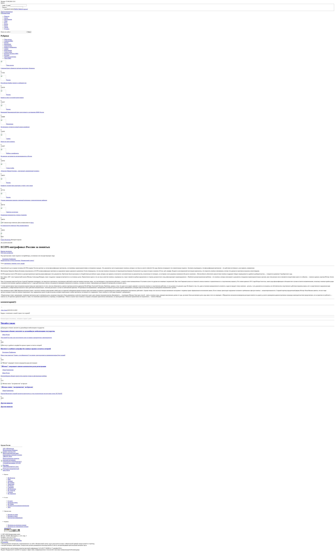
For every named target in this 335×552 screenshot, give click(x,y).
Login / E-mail (6, 5)
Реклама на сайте (13, 514)
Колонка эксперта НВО (11, 53)
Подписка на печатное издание (17, 525)
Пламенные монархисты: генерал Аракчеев (14, 215)
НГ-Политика (12, 489)
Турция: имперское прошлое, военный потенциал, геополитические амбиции (24, 200)
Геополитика (8, 45)
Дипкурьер (11, 484)
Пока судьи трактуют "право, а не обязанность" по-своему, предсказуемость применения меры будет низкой (33, 355)
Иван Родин (6, 334)
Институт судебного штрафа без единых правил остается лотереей (26, 349)
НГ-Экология (12, 493)
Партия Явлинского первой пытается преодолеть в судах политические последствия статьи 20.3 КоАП (31, 393)
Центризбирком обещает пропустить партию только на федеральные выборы (24, 376)
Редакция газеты (13, 502)
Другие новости (7, 403)
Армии (6, 49)
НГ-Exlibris (11, 482)
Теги (9, 507)
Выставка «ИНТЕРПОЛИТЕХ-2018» (11, 465)
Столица (10, 492)
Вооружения (8, 50)
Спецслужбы (8, 52)
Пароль (4, 7)
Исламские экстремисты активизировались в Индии (16, 156)
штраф (22, 263)
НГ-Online (11, 504)
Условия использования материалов (18, 505)
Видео (6, 24)
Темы (5, 21)
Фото (5, 22)
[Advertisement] (11, 426)
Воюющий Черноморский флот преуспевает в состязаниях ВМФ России (22, 112)
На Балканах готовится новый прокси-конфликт (15, 127)
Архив (6, 27)
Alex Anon (4, 310)
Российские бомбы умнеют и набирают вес (14, 83)
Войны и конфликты (10, 47)
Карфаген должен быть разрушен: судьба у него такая (17, 185)
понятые (13, 263)
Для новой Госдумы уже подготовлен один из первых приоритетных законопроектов (26, 337)
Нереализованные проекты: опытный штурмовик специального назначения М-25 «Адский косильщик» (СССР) (12, 461)
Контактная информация (15, 517)
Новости (6, 16)
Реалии (6, 42)
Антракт (10, 481)
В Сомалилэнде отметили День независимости (15, 225)
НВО (9, 479)
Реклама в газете (13, 516)
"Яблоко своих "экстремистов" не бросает (17, 387)
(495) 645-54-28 (10, 537)
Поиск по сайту (5, 32)
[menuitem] (169, 16)
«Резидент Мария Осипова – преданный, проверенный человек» (20, 171)
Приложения (8, 19)
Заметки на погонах (10, 56)
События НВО (8, 41)
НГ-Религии (11, 478)
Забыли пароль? (23, 9)
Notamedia (19, 540)
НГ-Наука (11, 486)
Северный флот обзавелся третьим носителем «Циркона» (18, 68)
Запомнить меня (9, 9)
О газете (6, 29)
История (6, 55)
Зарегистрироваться (7, 11)
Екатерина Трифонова (17, 259)
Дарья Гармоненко (7, 370)
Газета (6, 18)
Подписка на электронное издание (18, 526)
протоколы (7, 263)
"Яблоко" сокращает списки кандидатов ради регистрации (23, 366)
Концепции (7, 44)
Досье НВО (7, 58)
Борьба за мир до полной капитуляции (12, 97)
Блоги (6, 25)
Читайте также (8, 323)
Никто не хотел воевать (8, 141)
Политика (8, 239)
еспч (18, 263)
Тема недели (8, 39)
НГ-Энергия (11, 490)
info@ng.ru (17, 539)
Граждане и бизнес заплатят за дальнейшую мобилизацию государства (28, 331)
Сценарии (11, 487)
